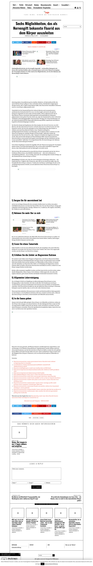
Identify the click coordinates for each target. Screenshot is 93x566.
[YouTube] (78, 7)
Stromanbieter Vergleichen (41, 7)
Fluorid (41, 417)
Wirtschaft (28, 5)
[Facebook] (75, 7)
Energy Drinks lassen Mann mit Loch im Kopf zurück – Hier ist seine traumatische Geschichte (46, 523)
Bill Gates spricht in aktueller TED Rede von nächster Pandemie (32, 521)
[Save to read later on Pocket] (48, 42)
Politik (21, 5)
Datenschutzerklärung (16, 547)
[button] (79, 26)
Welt (14, 5)
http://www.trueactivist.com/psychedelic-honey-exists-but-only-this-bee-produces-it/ (37, 389)
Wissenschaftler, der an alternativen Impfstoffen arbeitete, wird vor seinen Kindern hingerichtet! (75, 523)
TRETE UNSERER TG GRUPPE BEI (36, 47)
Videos (29, 7)
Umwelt (55, 5)
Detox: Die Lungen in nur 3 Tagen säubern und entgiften (19, 444)
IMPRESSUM (14, 545)
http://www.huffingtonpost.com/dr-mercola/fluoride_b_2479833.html (32, 368)
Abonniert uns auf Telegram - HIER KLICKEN (36, 401)
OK (42, 564)
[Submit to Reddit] (34, 42)
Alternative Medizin (19, 7)
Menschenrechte (46, 5)
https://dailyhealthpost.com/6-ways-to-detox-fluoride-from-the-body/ (33, 374)
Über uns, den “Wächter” (70, 545)
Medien (36, 5)
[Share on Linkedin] (53, 42)
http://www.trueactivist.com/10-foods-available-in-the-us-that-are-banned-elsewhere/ (37, 378)
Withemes (55, 559)
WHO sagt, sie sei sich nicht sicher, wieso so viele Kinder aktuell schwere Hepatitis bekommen (17, 523)
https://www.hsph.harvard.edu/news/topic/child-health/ (29, 373)
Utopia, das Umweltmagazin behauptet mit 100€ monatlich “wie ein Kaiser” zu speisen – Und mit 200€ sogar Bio (60, 524)
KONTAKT (32, 545)
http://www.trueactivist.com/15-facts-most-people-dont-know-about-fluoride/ (35, 376)
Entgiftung (35, 417)
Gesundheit (65, 5)
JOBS (49, 545)
